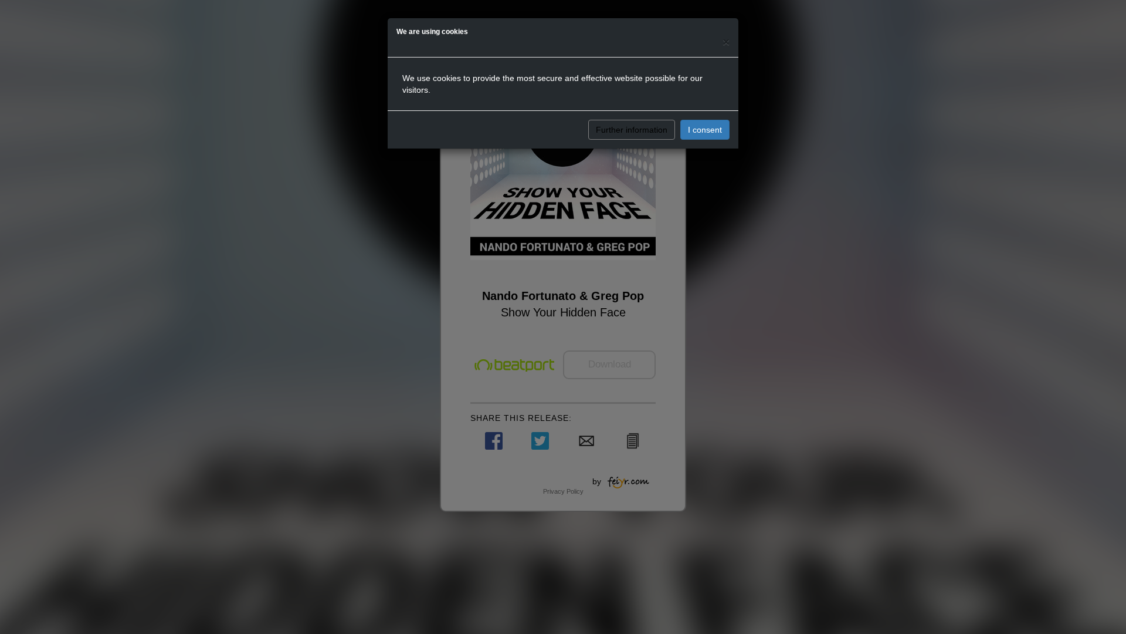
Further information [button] (631, 129)
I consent (705, 129)
